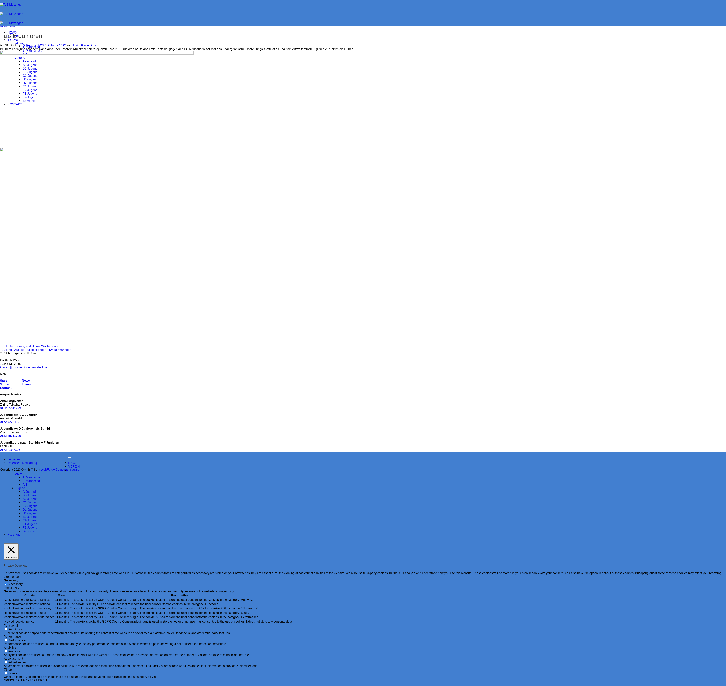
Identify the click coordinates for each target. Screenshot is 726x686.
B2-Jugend (30, 498)
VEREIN (74, 466)
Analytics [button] (10, 647)
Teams (26, 384)
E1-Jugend (30, 516)
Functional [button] (11, 625)
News (25, 380)
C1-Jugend (30, 502)
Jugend (20, 488)
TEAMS (13, 39)
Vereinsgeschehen (8, 27)
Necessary (15, 584)
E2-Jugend (30, 520)
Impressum (15, 459)
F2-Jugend (30, 527)
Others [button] (8, 669)
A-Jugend (29, 491)
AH (25, 484)
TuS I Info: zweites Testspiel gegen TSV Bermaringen (35, 349)
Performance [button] (12, 636)
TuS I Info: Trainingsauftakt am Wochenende (29, 346)
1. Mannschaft (32, 477)
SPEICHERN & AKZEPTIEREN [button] (25, 680)
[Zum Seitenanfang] (69, 457)
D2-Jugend (30, 513)
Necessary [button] (11, 580)
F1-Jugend (30, 524)
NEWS (73, 463)
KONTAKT (15, 534)
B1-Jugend (30, 495)
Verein (4, 384)
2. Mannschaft (32, 50)
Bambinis (29, 531)
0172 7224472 (9, 422)
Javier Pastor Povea (85, 45)
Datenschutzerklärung (22, 463)
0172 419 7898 (10, 449)
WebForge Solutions (54, 469)
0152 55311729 (10, 408)
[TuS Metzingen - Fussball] (11, 14)
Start (3, 380)
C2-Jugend (30, 506)
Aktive (19, 43)
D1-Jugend (30, 509)
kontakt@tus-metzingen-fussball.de (23, 367)
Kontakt (5, 387)
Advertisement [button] (13, 658)
